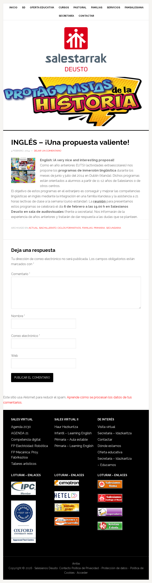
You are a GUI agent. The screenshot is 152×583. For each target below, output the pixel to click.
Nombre (18, 316)
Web (14, 356)
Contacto (65, 568)
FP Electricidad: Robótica (29, 446)
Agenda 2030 (21, 427)
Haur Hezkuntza (66, 427)
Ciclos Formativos (69, 227)
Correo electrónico (25, 336)
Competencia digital (26, 439)
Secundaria (113, 227)
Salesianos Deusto (76, 49)
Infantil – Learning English (73, 433)
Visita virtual (106, 427)
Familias (87, 227)
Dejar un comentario (47, 150)
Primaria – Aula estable (71, 439)
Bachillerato (47, 227)
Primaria (99, 227)
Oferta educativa (110, 452)
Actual (33, 227)
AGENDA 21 (19, 433)
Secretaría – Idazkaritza (115, 433)
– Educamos (107, 465)
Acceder (82, 572)
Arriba (76, 563)
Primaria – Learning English (73, 446)
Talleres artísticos (23, 464)
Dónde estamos (109, 446)
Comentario (20, 274)
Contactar (105, 439)
